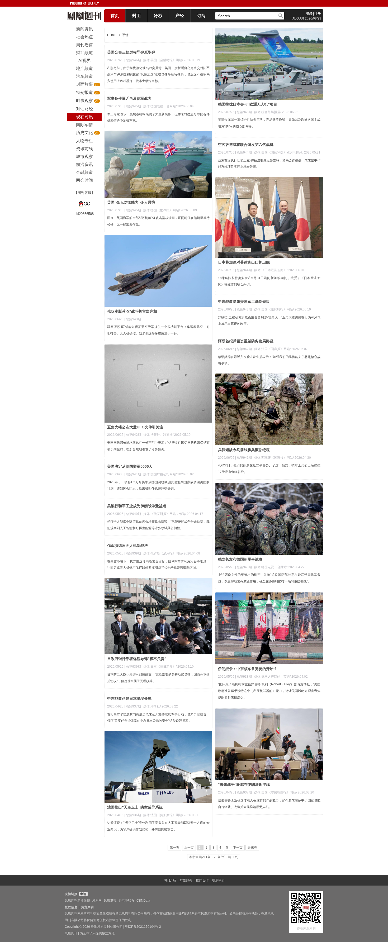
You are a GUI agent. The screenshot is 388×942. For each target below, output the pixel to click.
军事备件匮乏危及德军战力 (129, 98)
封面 (136, 15)
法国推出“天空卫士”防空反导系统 (135, 807)
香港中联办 (126, 900)
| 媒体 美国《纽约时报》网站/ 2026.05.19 (282, 309)
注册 (317, 14)
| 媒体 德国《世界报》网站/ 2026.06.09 (169, 210)
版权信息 (71, 907)
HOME (112, 35)
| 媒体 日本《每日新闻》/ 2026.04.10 (168, 666)
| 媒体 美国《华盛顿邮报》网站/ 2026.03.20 (283, 792)
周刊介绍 (170, 880)
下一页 (238, 847)
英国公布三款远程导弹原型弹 (131, 52)
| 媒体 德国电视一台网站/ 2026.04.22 (279, 567)
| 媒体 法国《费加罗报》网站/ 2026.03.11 (171, 815)
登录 (309, 14)
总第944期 (244, 152)
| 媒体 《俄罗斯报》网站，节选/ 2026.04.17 (172, 514)
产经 (180, 15)
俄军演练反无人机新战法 (127, 545)
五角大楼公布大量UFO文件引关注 (135, 427)
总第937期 (133, 706)
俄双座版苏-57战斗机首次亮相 (132, 311)
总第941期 (244, 458)
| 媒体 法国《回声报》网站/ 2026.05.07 (280, 349)
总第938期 (244, 676)
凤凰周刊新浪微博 (77, 900)
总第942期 (244, 349)
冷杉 (158, 15)
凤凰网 (97, 900)
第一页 (174, 847)
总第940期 (244, 567)
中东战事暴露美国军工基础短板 (244, 301)
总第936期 (133, 815)
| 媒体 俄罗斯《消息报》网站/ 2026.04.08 (171, 553)
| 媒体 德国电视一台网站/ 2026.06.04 (168, 106)
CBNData (143, 900)
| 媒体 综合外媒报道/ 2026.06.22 (275, 112)
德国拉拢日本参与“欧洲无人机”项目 (247, 104)
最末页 (252, 847)
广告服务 (186, 880)
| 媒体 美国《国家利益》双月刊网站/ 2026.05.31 (286, 152)
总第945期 (133, 106)
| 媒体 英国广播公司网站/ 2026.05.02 (168, 474)
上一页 (189, 847)
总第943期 (133, 319)
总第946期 (244, 112)
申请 (82, 894)
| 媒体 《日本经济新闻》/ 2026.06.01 (279, 270)
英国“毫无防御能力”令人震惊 (131, 202)
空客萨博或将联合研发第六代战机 (245, 144)
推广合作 (202, 880)
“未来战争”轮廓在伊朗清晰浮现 (244, 784)
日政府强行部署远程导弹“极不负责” (136, 659)
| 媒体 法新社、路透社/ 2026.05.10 (166, 435)
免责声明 (87, 907)
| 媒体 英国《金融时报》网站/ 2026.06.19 (171, 60)
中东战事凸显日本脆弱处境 (129, 698)
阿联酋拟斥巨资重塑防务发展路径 (245, 341)
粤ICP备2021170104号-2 (143, 927)
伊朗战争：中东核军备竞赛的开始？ (247, 669)
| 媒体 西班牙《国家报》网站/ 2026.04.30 (282, 458)
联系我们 (218, 880)
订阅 (201, 15)
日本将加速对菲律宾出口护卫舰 (244, 262)
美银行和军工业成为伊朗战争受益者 (136, 506)
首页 (115, 15)
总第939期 (133, 553)
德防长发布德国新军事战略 (240, 559)
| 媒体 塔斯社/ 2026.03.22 (160, 706)
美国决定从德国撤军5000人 (130, 466)
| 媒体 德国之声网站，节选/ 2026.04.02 (280, 676)
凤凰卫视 (110, 900)
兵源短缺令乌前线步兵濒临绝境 (244, 450)
